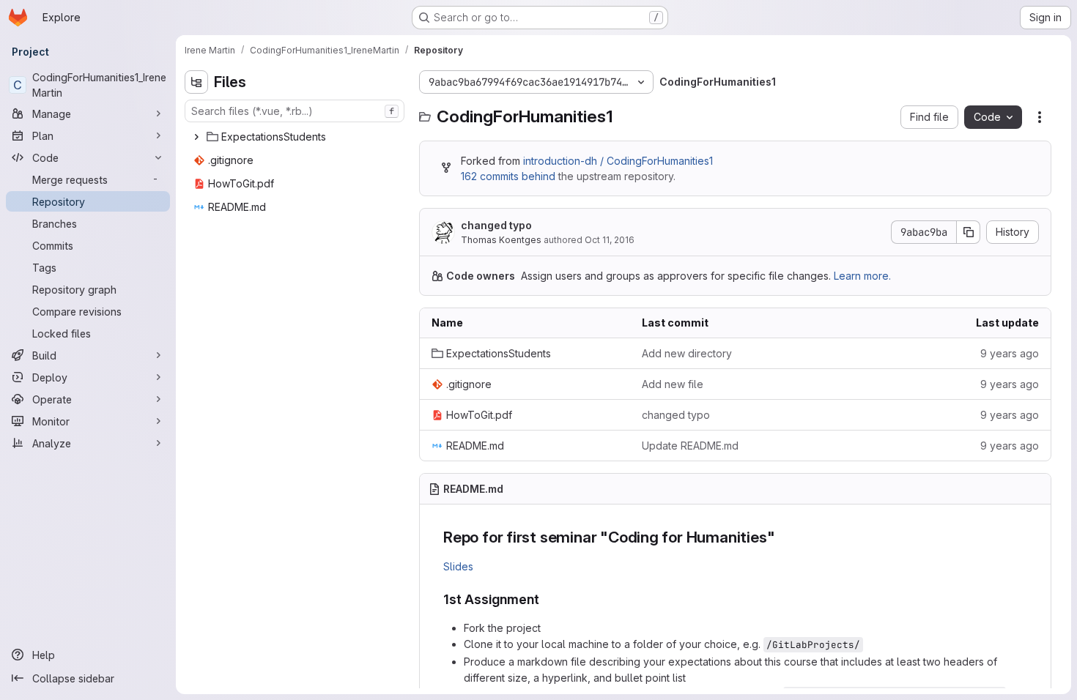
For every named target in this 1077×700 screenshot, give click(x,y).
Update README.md (690, 445)
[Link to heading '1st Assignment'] (546, 599)
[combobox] (294, 111)
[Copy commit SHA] (968, 232)
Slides (458, 566)
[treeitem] (296, 137)
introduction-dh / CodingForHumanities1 (618, 160)
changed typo (496, 225)
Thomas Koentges (501, 239)
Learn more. (862, 275)
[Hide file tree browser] (196, 82)
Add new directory (687, 353)
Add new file (672, 384)
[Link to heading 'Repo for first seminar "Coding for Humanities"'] (782, 537)
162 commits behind (508, 176)
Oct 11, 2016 (609, 239)
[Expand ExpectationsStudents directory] (196, 137)
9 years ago (1009, 353)
